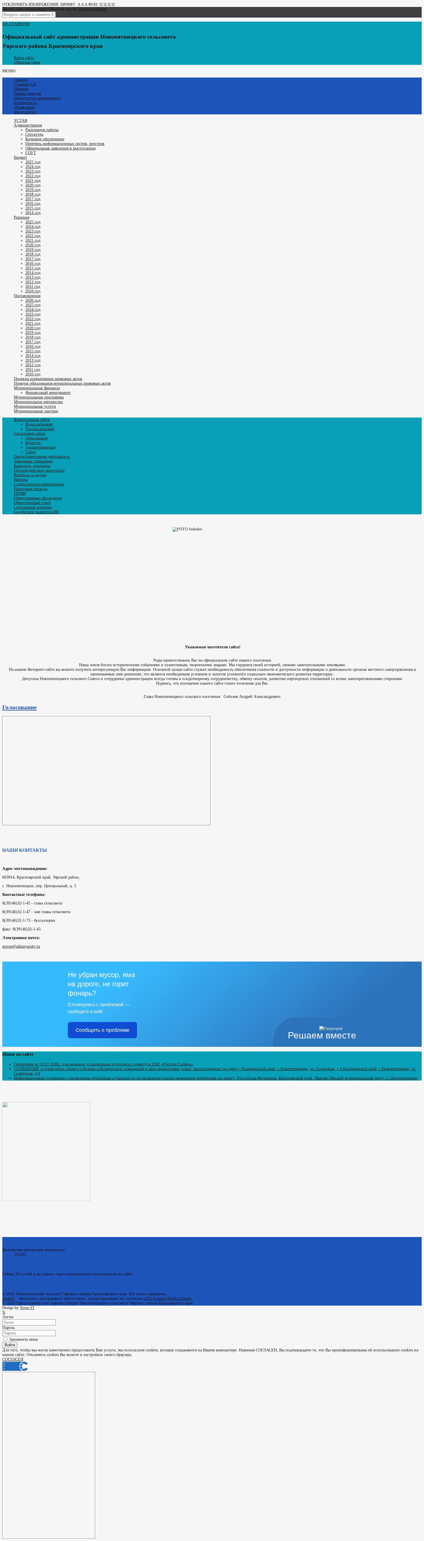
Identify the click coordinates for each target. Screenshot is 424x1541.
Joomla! (8, 1298)
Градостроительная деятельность (42, 456)
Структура (34, 134)
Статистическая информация (39, 484)
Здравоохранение (40, 447)
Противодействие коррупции (39, 470)
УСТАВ (20, 120)
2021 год (32, 180)
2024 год (32, 167)
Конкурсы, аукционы (32, 466)
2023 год (32, 171)
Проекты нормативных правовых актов (48, 379)
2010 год (32, 291)
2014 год (32, 213)
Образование (36, 438)
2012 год (32, 282)
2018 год (32, 194)
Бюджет (20, 157)
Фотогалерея (24, 112)
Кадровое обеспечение (44, 139)
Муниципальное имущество (38, 402)
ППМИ (20, 493)
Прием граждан (27, 93)
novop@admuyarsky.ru (21, 946)
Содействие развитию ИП (36, 512)
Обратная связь (27, 62)
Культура (32, 443)
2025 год (32, 162)
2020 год (32, 185)
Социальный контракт (33, 507)
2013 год (32, 277)
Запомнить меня (22, 1339)
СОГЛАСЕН (12, 1359)
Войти (10, 1345)
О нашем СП (25, 84)
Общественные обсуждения (38, 498)
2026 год (32, 300)
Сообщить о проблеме (103, 1030)
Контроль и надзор (30, 475)
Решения (21, 217)
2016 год (32, 203)
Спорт (30, 452)
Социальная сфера (29, 433)
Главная (20, 80)
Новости (21, 89)
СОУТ (30, 153)
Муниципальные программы (39, 397)
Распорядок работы (42, 130)
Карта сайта (24, 58)
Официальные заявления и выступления (60, 148)
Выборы (21, 479)
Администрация (28, 125)
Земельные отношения (33, 461)
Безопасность (25, 103)
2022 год (32, 176)
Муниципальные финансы (37, 388)
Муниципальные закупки (36, 411)
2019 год (32, 190)
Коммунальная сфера (32, 420)
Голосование (19, 707)
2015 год (32, 208)
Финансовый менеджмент (48, 392)
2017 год (32, 199)
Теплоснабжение (40, 429)
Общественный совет (32, 503)
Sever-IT (27, 1308)
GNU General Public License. (168, 1298)
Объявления (24, 107)
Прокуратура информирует (37, 98)
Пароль (8, 1327)
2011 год (32, 286)
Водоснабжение (39, 424)
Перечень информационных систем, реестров (64, 143)
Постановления (27, 296)
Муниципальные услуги (35, 406)
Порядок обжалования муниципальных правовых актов (62, 383)
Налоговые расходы (31, 489)
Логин (8, 1317)
